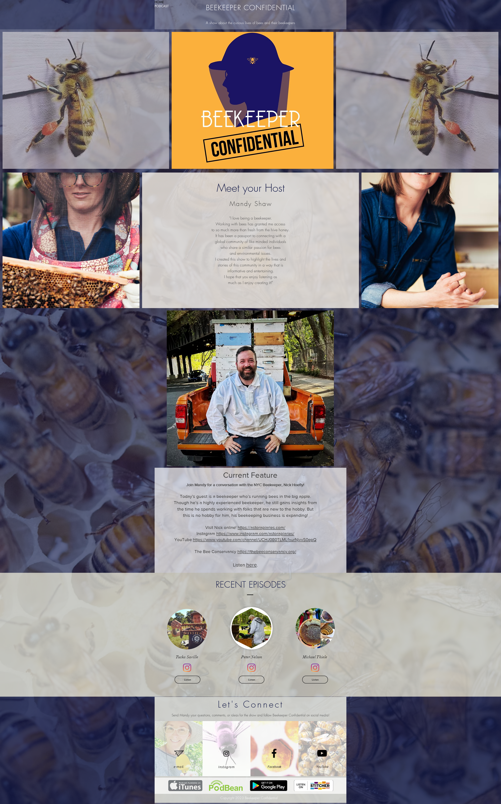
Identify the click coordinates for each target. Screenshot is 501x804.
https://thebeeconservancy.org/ (266, 551)
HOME (159, 2)
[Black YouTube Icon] (322, 753)
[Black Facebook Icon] (274, 753)
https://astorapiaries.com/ (261, 527)
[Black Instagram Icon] (226, 753)
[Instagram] (187, 668)
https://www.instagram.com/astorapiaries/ (255, 533)
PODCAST (162, 6)
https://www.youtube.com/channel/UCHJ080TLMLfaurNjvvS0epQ (254, 539)
